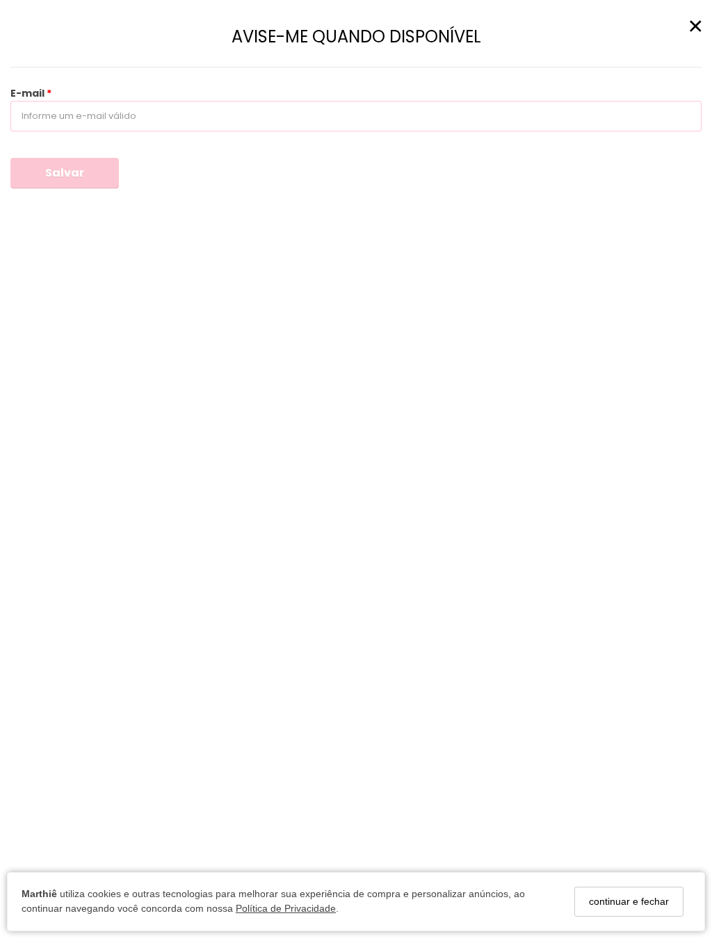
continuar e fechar (629, 901)
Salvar (64, 173)
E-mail (28, 93)
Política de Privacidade (286, 908)
